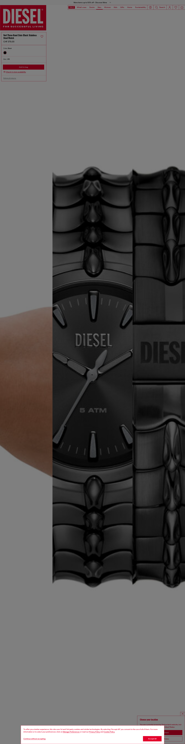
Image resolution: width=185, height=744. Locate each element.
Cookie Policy (109, 732)
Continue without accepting (34, 739)
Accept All (152, 739)
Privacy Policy (94, 732)
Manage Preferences (71, 732)
